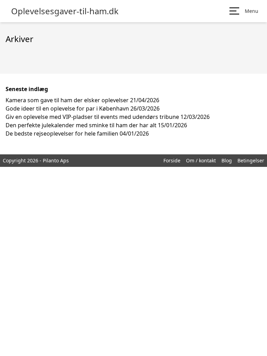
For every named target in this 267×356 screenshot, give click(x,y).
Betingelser (250, 160)
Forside (171, 160)
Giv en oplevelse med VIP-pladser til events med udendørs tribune (92, 117)
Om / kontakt (201, 160)
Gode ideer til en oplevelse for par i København (67, 108)
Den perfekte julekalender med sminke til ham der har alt (81, 125)
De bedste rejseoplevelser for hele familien (62, 133)
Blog (226, 160)
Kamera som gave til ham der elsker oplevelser (67, 100)
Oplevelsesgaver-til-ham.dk (65, 11)
